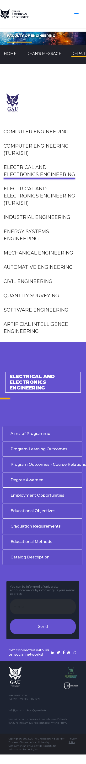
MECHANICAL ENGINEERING (38, 253)
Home (10, 53)
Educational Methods (31, 541)
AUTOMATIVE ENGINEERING (38, 267)
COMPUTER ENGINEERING (36, 132)
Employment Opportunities (37, 495)
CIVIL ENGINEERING (28, 281)
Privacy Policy (72, 740)
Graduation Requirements (36, 526)
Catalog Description (30, 557)
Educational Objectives (33, 511)
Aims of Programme (30, 433)
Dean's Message (44, 53)
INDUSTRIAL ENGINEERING (37, 217)
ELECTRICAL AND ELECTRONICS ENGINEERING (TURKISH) (39, 196)
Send (43, 626)
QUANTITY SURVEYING (31, 295)
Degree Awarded (27, 480)
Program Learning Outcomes (39, 449)
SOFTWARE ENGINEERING (36, 310)
